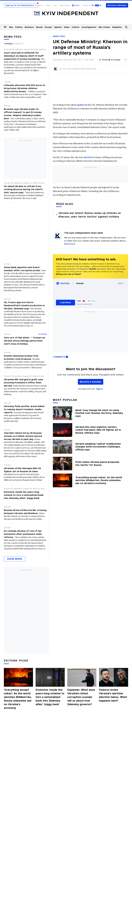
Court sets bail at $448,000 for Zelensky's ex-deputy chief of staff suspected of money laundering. (24, 56)
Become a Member (117, 5)
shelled (88, 157)
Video (67, 27)
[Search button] (126, 27)
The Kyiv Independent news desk (79, 69)
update (80, 105)
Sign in (99, 389)
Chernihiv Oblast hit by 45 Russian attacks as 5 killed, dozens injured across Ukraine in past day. (23, 436)
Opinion (58, 27)
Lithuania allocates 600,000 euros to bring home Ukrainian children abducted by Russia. (24, 88)
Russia (39, 27)
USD (120, 283)
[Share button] (125, 59)
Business (29, 27)
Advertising (64, 5)
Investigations (88, 27)
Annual (79, 283)
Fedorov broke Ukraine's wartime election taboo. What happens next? (113, 695)
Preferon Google (111, 60)
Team (48, 5)
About (40, 5)
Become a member (90, 381)
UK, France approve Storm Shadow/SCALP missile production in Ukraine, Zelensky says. (24, 305)
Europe (48, 27)
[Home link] (66, 13)
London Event (88, 5)
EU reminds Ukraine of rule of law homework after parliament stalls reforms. (23, 534)
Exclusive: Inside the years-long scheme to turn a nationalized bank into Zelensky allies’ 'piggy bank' (23, 495)
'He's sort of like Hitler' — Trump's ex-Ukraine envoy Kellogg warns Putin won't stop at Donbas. (25, 340)
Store (77, 5)
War (11, 27)
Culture (75, 27)
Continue (65, 302)
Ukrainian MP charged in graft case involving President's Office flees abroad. (23, 382)
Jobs (55, 5)
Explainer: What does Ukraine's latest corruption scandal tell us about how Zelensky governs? (81, 697)
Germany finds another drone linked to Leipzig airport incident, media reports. (24, 409)
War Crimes (104, 27)
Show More (14, 559)
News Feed (59, 36)
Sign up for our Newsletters (21, 5)
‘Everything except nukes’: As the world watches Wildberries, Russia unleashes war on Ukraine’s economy (18, 698)
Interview (42, 334)
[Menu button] (5, 27)
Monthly (65, 283)
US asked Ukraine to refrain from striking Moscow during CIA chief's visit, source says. (23, 189)
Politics (19, 27)
